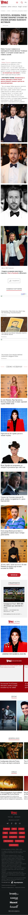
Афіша (14, 772)
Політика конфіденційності (8, 887)
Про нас (10, 817)
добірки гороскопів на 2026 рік (14, 654)
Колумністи (13, 845)
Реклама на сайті (14, 820)
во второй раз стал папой (11, 72)
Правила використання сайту (9, 885)
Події (5, 832)
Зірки (14, 828)
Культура (13, 832)
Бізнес (22, 837)
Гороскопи (19, 841)
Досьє (14, 696)
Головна (3, 10)
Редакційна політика (20, 887)
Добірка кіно (14, 738)
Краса (21, 828)
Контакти (17, 817)
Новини (6, 828)
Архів (8, 10)
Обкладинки (8, 841)
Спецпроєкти (14, 583)
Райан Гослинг (6, 62)
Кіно (5, 837)
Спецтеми (13, 837)
